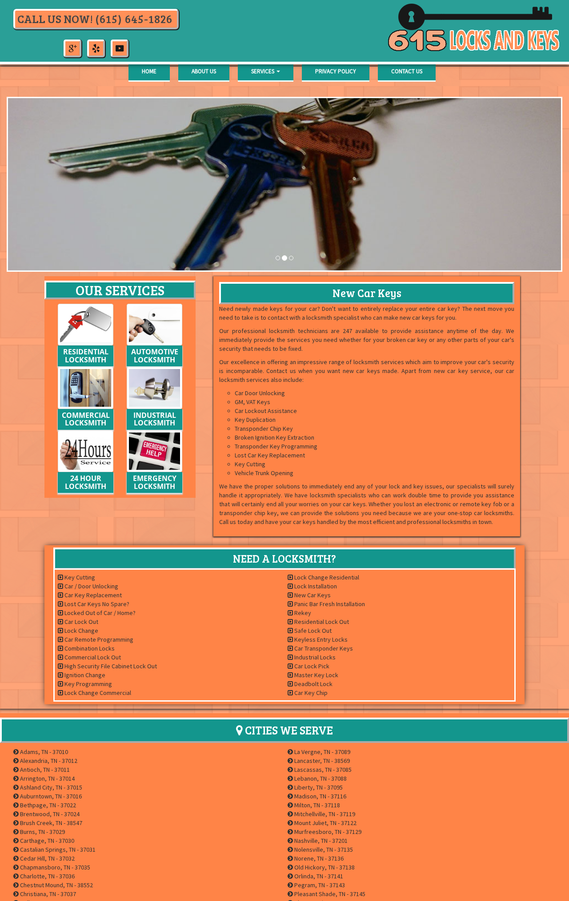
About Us (204, 71)
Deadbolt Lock (313, 684)
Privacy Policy (335, 71)
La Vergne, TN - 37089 (321, 752)
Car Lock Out (80, 622)
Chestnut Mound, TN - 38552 (56, 885)
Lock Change (80, 631)
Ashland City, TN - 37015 (50, 787)
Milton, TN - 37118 (316, 805)
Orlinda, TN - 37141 (318, 876)
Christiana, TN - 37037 (47, 894)
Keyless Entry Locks (320, 639)
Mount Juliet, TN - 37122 (325, 823)
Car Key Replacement (92, 595)
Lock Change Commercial (97, 693)
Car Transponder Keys (323, 648)
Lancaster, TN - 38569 (321, 761)
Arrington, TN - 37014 (47, 778)
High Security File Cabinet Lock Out (110, 666)
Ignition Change (84, 675)
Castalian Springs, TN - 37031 (57, 849)
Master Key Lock (315, 675)
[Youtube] (119, 47)
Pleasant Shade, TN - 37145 (329, 894)
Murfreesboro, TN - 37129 (327, 832)
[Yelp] (96, 47)
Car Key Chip (310, 693)
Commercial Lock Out (92, 657)
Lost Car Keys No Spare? (96, 604)
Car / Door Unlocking (90, 586)
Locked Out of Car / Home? (99, 613)
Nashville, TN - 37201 (320, 841)
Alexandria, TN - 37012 (48, 761)
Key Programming (87, 684)
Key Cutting (79, 577)
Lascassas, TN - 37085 (322, 770)
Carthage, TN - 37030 (46, 841)
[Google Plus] (72, 47)
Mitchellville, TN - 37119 (324, 814)
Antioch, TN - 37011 (44, 770)
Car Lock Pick (311, 666)
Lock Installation (315, 586)
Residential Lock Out (321, 622)
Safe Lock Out (312, 631)
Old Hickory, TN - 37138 (324, 867)
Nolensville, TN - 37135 (323, 849)
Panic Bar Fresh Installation (329, 604)
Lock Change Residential (326, 577)
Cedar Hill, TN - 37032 (47, 858)
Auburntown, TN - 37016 (50, 796)
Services (263, 71)
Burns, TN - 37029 (42, 832)
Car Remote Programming (98, 639)
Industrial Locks (314, 657)
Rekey (302, 613)
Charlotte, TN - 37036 (47, 876)
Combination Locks (89, 648)
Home (149, 71)
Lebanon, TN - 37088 (320, 778)
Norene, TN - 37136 (318, 858)
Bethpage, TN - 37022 (47, 805)
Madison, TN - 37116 (319, 796)
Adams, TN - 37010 (43, 752)
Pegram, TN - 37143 (319, 885)
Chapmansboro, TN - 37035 (54, 867)
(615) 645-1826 (133, 18)
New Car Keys (312, 595)
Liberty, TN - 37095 (318, 787)
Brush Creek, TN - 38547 (50, 823)
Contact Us (406, 71)
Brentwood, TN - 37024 (49, 814)
